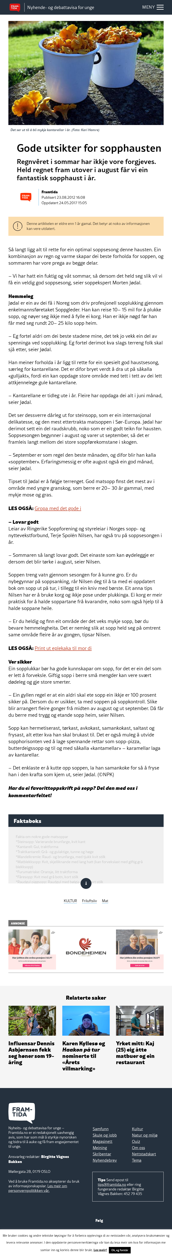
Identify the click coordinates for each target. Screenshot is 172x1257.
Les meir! (100, 1249)
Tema (136, 1160)
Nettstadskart (144, 1154)
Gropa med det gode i (58, 508)
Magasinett (102, 1141)
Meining (100, 1147)
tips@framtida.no (112, 1184)
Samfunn (101, 1129)
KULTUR (70, 901)
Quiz (136, 1141)
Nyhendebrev (105, 1160)
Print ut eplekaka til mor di (63, 648)
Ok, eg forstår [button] (119, 1250)
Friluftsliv (89, 901)
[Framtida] (16, 7)
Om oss (138, 1147)
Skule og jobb (105, 1135)
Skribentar (102, 1154)
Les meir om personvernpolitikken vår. (37, 1188)
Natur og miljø (145, 1135)
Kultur (137, 1129)
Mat (105, 901)
